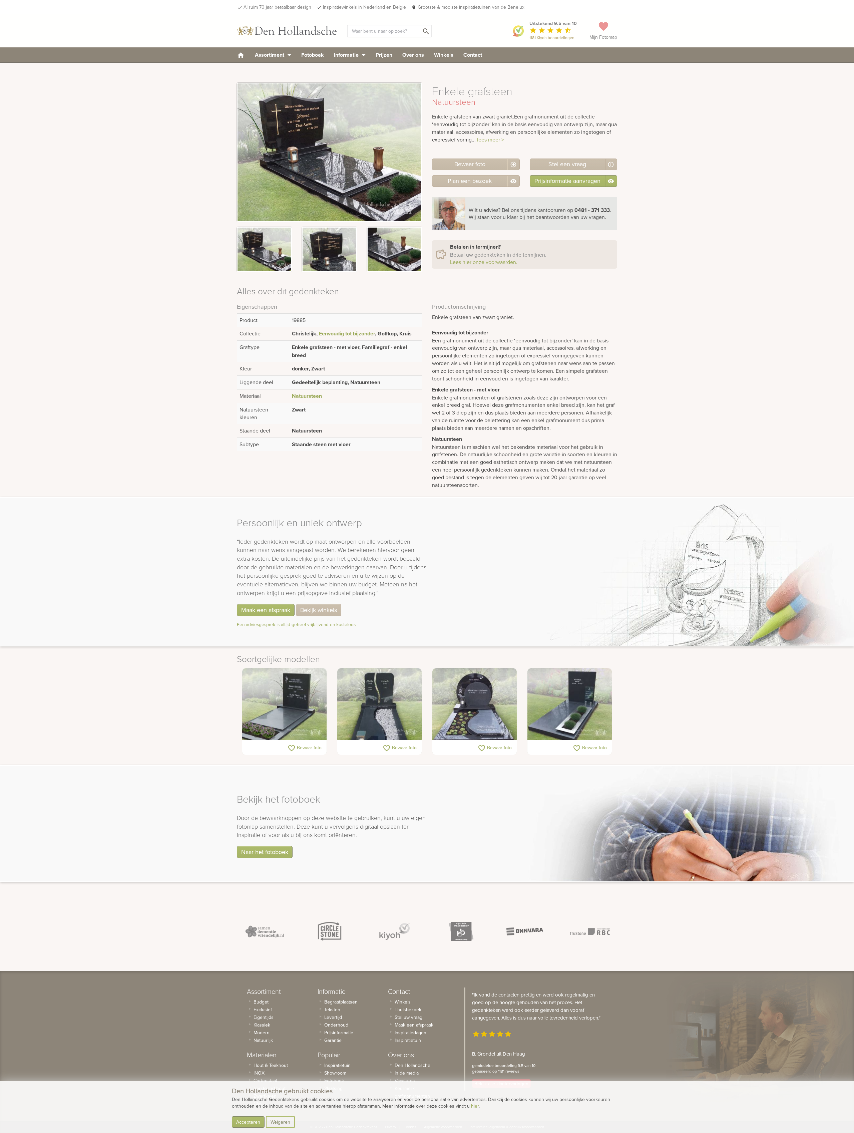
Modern (262, 1032)
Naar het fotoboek (264, 852)
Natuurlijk (263, 1040)
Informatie (347, 55)
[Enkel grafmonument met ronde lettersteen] (474, 704)
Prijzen (384, 55)
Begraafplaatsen (341, 1002)
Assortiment (270, 55)
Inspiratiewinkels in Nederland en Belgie (364, 7)
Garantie (333, 1040)
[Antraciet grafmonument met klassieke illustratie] (379, 704)
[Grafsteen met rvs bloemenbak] (569, 704)
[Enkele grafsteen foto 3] (394, 249)
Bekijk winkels (318, 610)
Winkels (443, 55)
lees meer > (490, 139)
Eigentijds (264, 1017)
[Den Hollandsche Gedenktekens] (287, 30)
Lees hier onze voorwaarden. (483, 262)
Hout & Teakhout (271, 1065)
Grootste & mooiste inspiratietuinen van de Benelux (471, 7)
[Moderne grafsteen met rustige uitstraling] (284, 704)
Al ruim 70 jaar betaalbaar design (277, 7)
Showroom (335, 1073)
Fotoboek (312, 55)
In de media (407, 1073)
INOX (259, 1073)
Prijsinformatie (338, 1032)
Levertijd (333, 1017)
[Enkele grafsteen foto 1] (264, 249)
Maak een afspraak (265, 610)
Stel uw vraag (408, 1017)
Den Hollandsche (412, 1065)
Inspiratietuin (337, 1065)
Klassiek (262, 1025)
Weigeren (280, 1122)
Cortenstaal (265, 1080)
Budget (261, 1002)
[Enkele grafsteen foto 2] (329, 249)
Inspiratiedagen (410, 1032)
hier (475, 1106)
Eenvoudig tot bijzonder (347, 333)
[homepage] (241, 55)
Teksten (332, 1009)
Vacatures (405, 1080)
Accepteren (248, 1122)
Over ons (413, 55)
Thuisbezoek (408, 1009)
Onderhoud (336, 1025)
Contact (472, 55)
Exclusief (263, 1009)
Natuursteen (307, 396)
